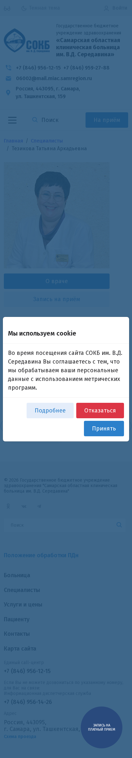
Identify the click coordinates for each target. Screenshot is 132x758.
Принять (104, 428)
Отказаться (100, 410)
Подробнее (50, 410)
